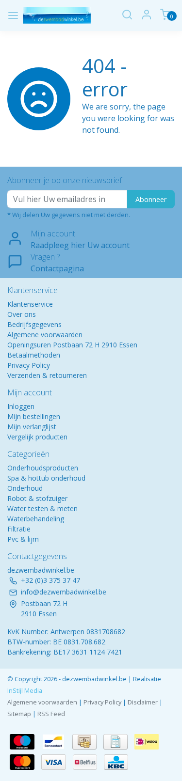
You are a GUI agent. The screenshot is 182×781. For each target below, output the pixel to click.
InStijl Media (24, 690)
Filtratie (19, 528)
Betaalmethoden (33, 354)
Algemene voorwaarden (45, 334)
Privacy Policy (28, 365)
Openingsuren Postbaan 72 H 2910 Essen (72, 344)
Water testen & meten (42, 508)
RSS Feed (51, 713)
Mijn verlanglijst (31, 426)
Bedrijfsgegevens (34, 324)
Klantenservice (30, 304)
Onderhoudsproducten (42, 467)
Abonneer (150, 199)
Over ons (21, 314)
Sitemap (19, 713)
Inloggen (20, 406)
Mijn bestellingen (33, 416)
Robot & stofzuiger (37, 498)
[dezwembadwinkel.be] (57, 15)
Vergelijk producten (37, 436)
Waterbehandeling (35, 518)
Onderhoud (25, 488)
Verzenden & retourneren (47, 375)
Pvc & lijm (23, 539)
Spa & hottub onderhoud (46, 478)
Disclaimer (143, 702)
